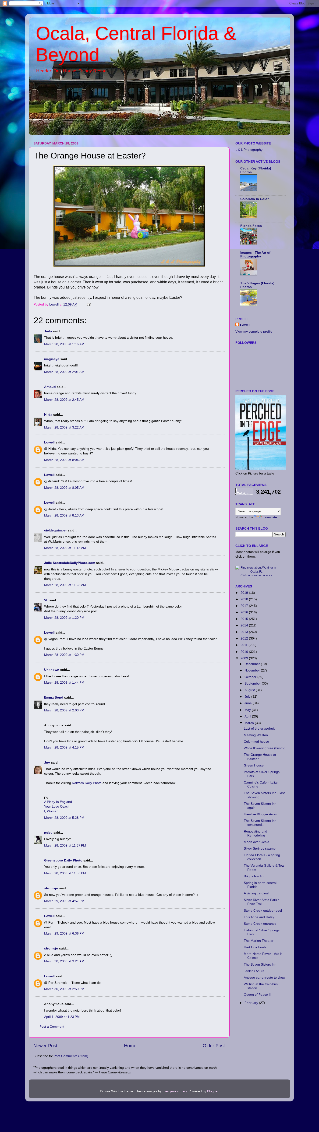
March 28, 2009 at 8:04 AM (64, 460)
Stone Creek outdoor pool (263, 910)
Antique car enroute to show (264, 977)
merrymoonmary (175, 1091)
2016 (245, 612)
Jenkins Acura (254, 971)
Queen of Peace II (257, 994)
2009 (245, 658)
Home (130, 1045)
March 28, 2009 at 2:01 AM (64, 372)
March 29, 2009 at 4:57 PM (64, 901)
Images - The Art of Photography (255, 254)
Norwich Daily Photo (87, 783)
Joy (47, 762)
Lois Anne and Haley (259, 917)
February (252, 1003)
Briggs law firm (255, 876)
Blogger (212, 1091)
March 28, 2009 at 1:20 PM (64, 617)
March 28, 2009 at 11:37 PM (65, 845)
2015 (245, 619)
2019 (245, 592)
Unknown (51, 669)
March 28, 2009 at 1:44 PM (64, 682)
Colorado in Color (254, 199)
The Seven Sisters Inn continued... (260, 822)
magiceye (51, 359)
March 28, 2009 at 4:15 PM (64, 747)
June (249, 703)
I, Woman (51, 811)
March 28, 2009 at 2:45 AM (64, 399)
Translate (270, 517)
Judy (48, 331)
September (253, 683)
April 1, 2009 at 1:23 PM (62, 1017)
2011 (244, 645)
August (250, 690)
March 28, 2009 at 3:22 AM (64, 427)
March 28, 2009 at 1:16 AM (64, 344)
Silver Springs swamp (260, 848)
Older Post (214, 1045)
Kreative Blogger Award (261, 814)
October (251, 677)
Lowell (49, 442)
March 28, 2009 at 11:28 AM (65, 585)
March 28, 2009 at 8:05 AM (64, 487)
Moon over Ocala (256, 842)
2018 (245, 599)
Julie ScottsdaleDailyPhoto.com (69, 563)
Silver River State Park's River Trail (261, 902)
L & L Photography (248, 149)
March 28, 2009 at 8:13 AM (64, 515)
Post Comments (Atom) (71, 1056)
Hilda (48, 414)
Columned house (256, 741)
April (248, 716)
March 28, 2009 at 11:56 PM (65, 873)
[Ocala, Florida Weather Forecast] (256, 571)
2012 (245, 638)
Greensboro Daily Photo (63, 860)
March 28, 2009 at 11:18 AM (65, 548)
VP (46, 600)
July (248, 696)
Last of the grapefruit (259, 728)
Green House (254, 765)
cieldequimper (55, 530)
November (253, 670)
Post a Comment (51, 1026)
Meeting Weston (256, 735)
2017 (245, 606)
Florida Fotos (251, 226)
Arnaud (50, 387)
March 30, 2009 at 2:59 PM (64, 989)
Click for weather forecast (257, 575)
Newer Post (45, 1045)
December (253, 664)
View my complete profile (253, 331)
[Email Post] (88, 304)
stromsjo (51, 888)
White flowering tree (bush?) (265, 748)
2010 (245, 652)
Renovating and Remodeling (255, 833)
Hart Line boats (255, 947)
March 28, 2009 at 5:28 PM (64, 817)
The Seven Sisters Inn (260, 964)
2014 (245, 625)
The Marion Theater (258, 940)
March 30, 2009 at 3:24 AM (64, 961)
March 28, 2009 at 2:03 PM (64, 710)
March (250, 723)
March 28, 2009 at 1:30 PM (64, 655)
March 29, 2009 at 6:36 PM (64, 933)
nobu (48, 832)
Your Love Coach (57, 806)
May (248, 710)
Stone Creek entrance (260, 923)
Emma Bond (53, 697)
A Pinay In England (58, 802)
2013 (245, 632)
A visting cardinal (256, 893)
